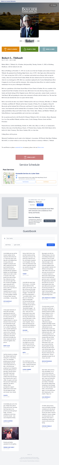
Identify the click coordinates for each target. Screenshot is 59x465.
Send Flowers (46, 181)
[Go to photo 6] (9, 438)
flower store (41, 147)
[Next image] (17, 433)
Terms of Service (33, 458)
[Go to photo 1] (5, 438)
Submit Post (51, 244)
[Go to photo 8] (11, 438)
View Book (32, 204)
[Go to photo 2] (6, 438)
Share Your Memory (49, 220)
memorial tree (19, 147)
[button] (9, 176)
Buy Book (40, 204)
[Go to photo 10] (13, 438)
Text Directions (26, 181)
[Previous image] (3, 433)
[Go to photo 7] (10, 438)
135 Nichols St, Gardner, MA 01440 (26, 179)
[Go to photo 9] (12, 438)
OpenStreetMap (31, 461)
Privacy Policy (25, 458)
